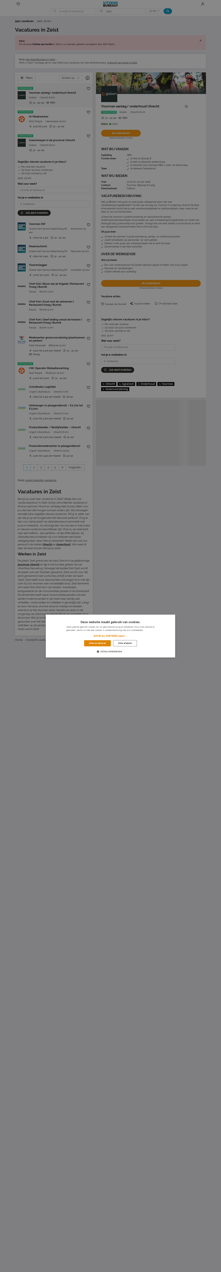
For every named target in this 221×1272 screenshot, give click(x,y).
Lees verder (149, 630)
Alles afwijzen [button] (125, 643)
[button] (110, 635)
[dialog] (110, 636)
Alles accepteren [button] (97, 643)
